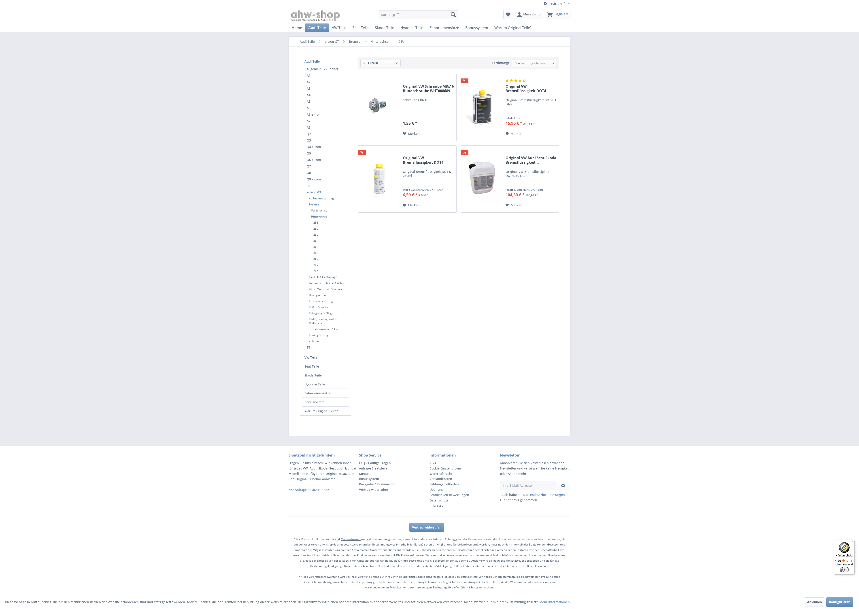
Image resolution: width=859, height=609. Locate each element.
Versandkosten (441, 479)
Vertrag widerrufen (373, 489)
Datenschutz (439, 500)
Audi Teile (312, 61)
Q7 (309, 166)
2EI (315, 241)
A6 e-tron (314, 114)
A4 (308, 95)
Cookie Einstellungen (445, 468)
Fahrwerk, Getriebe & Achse (327, 283)
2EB (315, 222)
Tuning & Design (319, 335)
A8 (308, 127)
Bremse (314, 204)
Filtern (372, 63)
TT (308, 347)
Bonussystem (314, 402)
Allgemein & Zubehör (322, 69)
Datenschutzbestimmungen (544, 495)
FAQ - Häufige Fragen (375, 463)
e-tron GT (314, 192)
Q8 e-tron (314, 179)
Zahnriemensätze (317, 393)
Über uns (436, 489)
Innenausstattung (321, 301)
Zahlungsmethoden (444, 484)
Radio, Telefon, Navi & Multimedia (323, 321)
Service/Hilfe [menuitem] (557, 4)
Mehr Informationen (554, 602)
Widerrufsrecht (441, 474)
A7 (308, 121)
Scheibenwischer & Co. (323, 329)
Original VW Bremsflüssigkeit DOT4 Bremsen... (526, 88)
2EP (315, 247)
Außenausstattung (321, 198)
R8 (308, 186)
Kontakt (365, 474)
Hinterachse (319, 216)
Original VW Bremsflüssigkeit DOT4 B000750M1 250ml (423, 160)
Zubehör (314, 341)
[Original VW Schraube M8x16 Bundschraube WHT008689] (379, 107)
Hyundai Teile (314, 384)
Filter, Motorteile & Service (326, 289)
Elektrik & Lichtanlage (323, 277)
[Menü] (852, 542)
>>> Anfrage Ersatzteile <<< (309, 490)
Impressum (438, 505)
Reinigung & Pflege (321, 313)
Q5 (309, 153)
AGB (433, 463)
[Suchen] (453, 14)
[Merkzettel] (508, 14)
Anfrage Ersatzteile (373, 468)
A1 (308, 75)
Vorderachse (319, 210)
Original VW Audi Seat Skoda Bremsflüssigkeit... (531, 160)
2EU (316, 259)
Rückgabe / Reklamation (377, 484)
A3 (308, 88)
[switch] (844, 569)
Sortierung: (500, 63)
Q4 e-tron (314, 147)
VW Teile (310, 357)
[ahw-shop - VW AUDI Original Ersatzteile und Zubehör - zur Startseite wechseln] (315, 15)
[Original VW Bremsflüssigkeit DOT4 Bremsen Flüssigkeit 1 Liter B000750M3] (482, 107)
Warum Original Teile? (321, 411)
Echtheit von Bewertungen (449, 495)
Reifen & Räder (318, 307)
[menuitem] (418, 14)
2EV (315, 265)
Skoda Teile (313, 375)
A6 (308, 108)
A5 (308, 101)
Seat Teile (311, 366)
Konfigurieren (839, 602)
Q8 (309, 173)
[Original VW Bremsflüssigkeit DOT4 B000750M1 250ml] (379, 179)
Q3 (309, 140)
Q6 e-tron (314, 160)
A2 (308, 82)
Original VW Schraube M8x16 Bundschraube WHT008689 (428, 88)
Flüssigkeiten (317, 295)
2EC (315, 228)
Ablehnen (814, 602)
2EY (315, 271)
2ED (316, 235)
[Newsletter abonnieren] (563, 485)
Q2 (309, 134)
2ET (315, 253)
